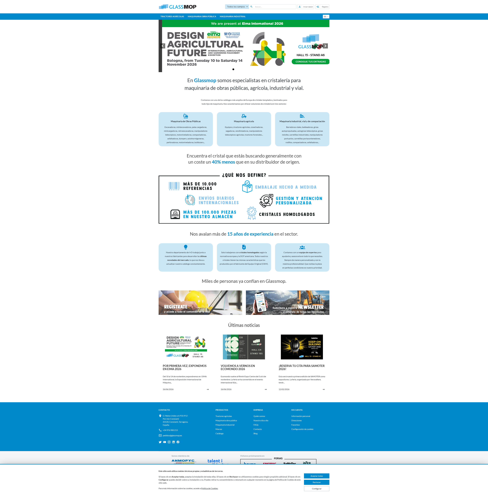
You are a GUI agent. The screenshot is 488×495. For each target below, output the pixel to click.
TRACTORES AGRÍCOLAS (172, 16)
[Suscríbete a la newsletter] (287, 303)
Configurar (317, 488)
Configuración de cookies (302, 429)
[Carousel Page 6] (245, 69)
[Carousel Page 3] (236, 69)
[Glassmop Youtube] (164, 442)
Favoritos (295, 425)
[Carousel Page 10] (258, 69)
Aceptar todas (317, 476)
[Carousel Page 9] (255, 69)
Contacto (258, 429)
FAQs (256, 425)
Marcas (219, 429)
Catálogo (220, 433)
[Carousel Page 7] (248, 69)
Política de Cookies (209, 488)
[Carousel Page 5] (242, 69)
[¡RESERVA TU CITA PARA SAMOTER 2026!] (302, 365)
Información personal (300, 416)
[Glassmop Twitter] (160, 442)
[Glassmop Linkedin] (173, 442)
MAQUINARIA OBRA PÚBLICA (202, 16)
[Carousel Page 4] (239, 69)
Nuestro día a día (261, 420)
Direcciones (296, 420)
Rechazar (317, 482)
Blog (255, 433)
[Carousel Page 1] (230, 69)
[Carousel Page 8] (252, 69)
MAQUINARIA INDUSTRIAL (233, 16)
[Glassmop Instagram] (169, 442)
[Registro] (322, 7)
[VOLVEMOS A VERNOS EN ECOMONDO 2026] (244, 365)
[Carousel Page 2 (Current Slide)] (233, 69)
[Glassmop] (178, 6)
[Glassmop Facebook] (178, 442)
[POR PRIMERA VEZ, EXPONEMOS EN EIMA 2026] (186, 365)
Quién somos (259, 416)
